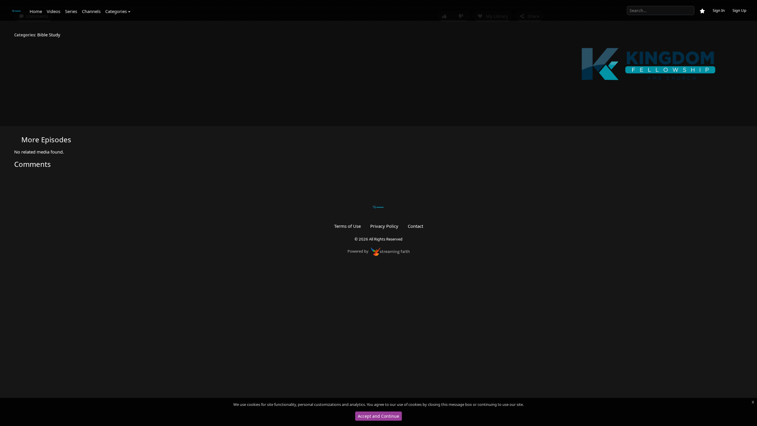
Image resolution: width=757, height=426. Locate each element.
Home (36, 11)
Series (71, 11)
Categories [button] (116, 11)
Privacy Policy (384, 226)
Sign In (719, 10)
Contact (415, 226)
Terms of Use (347, 226)
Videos (53, 11)
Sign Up (739, 10)
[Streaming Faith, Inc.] (390, 251)
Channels (91, 11)
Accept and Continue (378, 416)
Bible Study (48, 35)
